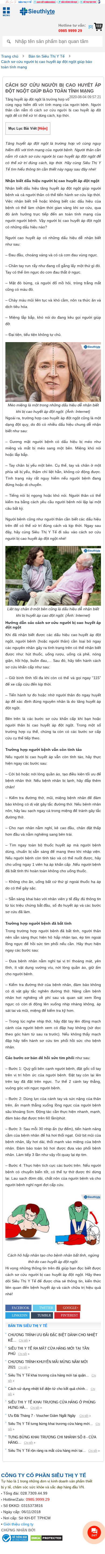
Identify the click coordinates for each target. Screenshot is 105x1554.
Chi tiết (23, 1340)
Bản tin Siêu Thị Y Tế (47, 56)
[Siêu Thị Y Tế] (36, 11)
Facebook (20, 1308)
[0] (91, 26)
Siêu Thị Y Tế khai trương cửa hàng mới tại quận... (48, 1375)
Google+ (70, 1308)
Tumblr (44, 1315)
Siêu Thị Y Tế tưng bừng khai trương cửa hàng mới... (50, 1424)
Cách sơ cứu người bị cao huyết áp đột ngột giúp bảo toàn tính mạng (46, 64)
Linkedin (19, 1315)
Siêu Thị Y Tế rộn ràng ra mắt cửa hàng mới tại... (47, 1451)
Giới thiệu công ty (18, 1524)
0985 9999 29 (70, 31)
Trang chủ (9, 56)
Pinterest (69, 1315)
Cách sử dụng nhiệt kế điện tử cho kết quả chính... (48, 1389)
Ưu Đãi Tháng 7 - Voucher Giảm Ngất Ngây (42, 1416)
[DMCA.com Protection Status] (46, 1538)
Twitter (46, 1308)
